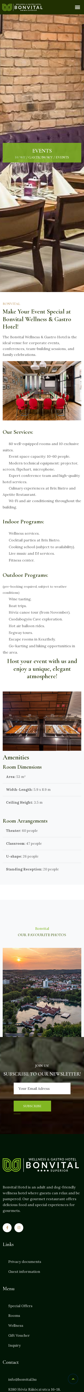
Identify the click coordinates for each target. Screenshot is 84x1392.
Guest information (24, 1271)
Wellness (15, 1325)
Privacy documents (24, 1261)
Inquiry (14, 1345)
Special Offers (20, 1306)
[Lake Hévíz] (42, 992)
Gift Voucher (19, 1335)
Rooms (14, 1315)
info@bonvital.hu (22, 1379)
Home (20, 157)
